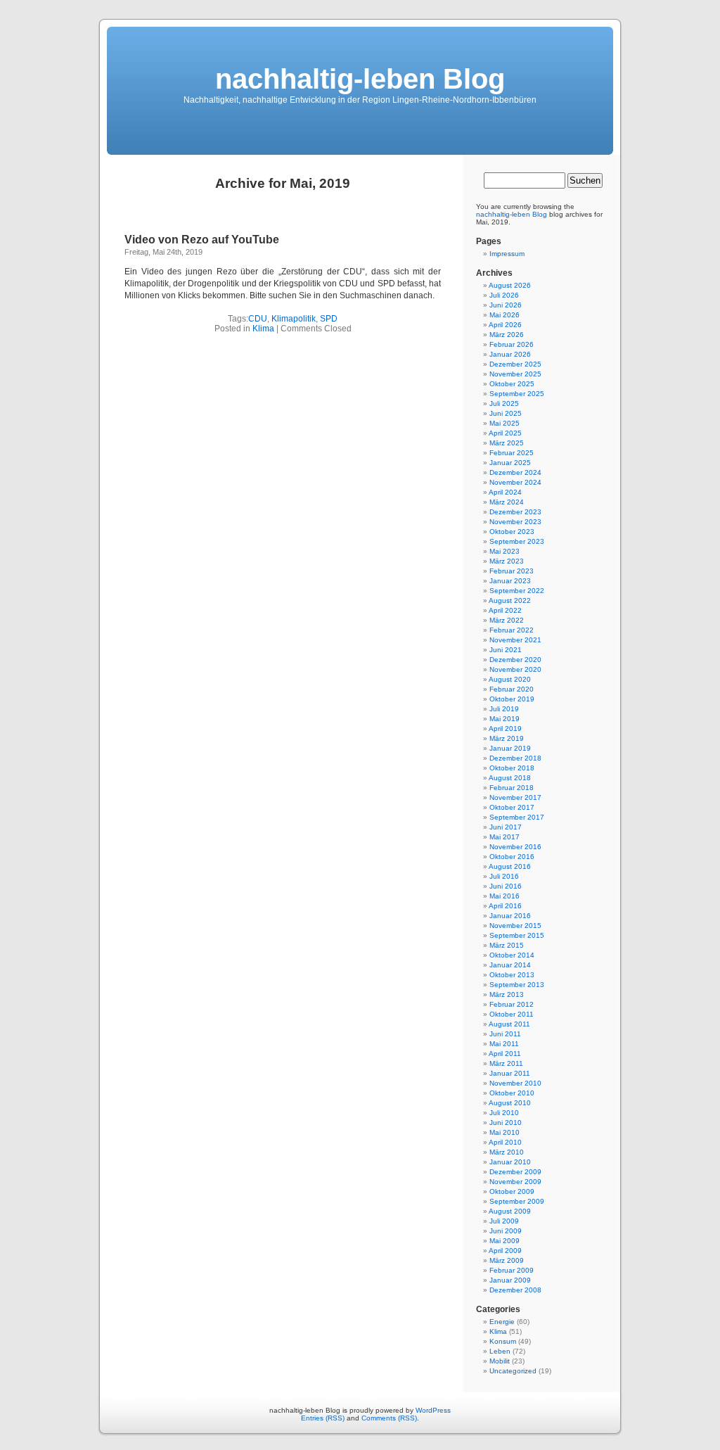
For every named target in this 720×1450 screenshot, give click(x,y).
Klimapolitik (293, 319)
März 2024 (506, 502)
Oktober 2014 (511, 955)
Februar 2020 (511, 689)
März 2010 (506, 1152)
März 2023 (506, 561)
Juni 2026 (505, 305)
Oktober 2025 (511, 384)
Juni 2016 (505, 886)
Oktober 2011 (511, 1014)
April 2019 (505, 728)
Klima (263, 328)
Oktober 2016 (511, 856)
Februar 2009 (511, 1270)
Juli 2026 (504, 295)
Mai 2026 (504, 315)
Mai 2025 (504, 423)
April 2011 (505, 1053)
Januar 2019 (510, 748)
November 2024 (515, 482)
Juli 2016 (504, 876)
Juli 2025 (504, 403)
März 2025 (506, 443)
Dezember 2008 (515, 1290)
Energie (502, 1321)
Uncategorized (512, 1371)
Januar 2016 (510, 916)
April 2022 (505, 610)
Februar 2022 (511, 630)
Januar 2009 (510, 1280)
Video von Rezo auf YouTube (201, 240)
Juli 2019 (504, 709)
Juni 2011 (505, 1034)
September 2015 (516, 935)
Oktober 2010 (511, 1093)
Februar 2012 (511, 1004)
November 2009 (515, 1181)
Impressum (507, 253)
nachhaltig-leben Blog (360, 78)
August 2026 (510, 285)
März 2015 (506, 945)
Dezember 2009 (515, 1172)
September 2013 (516, 984)
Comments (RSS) (389, 1418)
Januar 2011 (509, 1073)
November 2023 (515, 522)
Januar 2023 (510, 581)
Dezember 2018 (515, 758)
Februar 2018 (511, 787)
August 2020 (510, 679)
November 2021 (515, 640)
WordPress (433, 1410)
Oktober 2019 (511, 699)
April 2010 (505, 1142)
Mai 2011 (504, 1044)
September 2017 (516, 817)
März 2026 (506, 334)
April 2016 (505, 906)
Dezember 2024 (515, 472)
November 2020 (515, 669)
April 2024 (505, 492)
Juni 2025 (505, 413)
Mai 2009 (504, 1241)
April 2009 (505, 1250)
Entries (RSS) (323, 1418)
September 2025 (516, 394)
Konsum (502, 1341)
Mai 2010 (504, 1132)
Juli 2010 (504, 1113)
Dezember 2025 (515, 364)
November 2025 (515, 374)
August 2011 (509, 1024)
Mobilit (499, 1361)
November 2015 (515, 925)
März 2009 (506, 1260)
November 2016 (515, 847)
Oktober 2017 (511, 807)
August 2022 (510, 600)
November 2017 (515, 797)
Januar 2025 (510, 462)
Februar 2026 (511, 344)
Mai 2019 (504, 719)
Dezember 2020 (515, 659)
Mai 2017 (504, 837)
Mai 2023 (504, 551)
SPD (329, 319)
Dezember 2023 (515, 512)
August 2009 (510, 1211)
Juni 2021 (505, 650)
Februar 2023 (511, 571)
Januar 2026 (510, 354)
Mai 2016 (504, 896)
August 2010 (510, 1103)
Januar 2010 (510, 1162)
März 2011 (506, 1063)
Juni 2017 (505, 827)
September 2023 (516, 541)
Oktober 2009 (511, 1191)
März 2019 (506, 738)
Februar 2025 (511, 453)
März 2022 (506, 620)
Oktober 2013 (511, 975)
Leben (499, 1351)
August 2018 (510, 778)
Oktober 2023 (511, 531)
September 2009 (516, 1201)
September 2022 (516, 590)
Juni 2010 (505, 1122)
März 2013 (506, 994)
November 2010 (515, 1083)
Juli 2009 (504, 1221)
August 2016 (510, 866)
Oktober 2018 (511, 768)
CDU (257, 319)
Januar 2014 (510, 965)
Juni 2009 (505, 1231)
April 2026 (505, 325)
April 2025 (505, 433)
